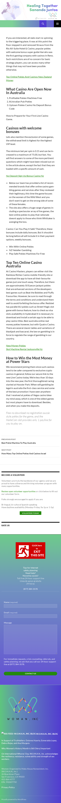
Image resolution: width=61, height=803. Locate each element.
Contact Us (30, 673)
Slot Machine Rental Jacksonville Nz (24, 349)
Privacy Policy (8, 787)
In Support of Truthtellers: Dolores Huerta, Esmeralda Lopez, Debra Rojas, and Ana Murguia (29, 741)
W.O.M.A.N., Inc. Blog (47, 734)
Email (10, 612)
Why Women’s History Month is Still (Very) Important (25, 748)
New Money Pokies (16, 345)
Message (8, 622)
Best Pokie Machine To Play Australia (18, 441)
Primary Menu (57, 23)
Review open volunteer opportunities (18, 491)
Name (11, 602)
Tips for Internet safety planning (30, 569)
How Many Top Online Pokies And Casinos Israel (23, 452)
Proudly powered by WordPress (13, 799)
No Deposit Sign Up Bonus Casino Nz (25, 175)
